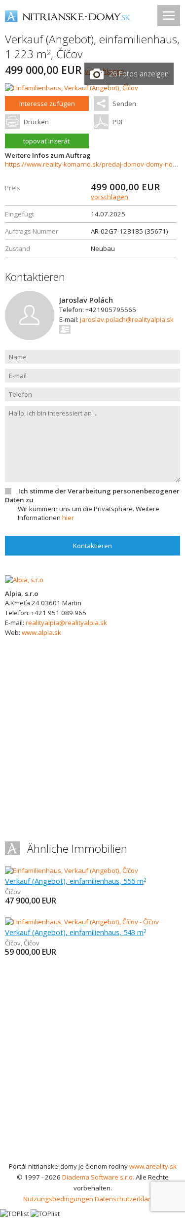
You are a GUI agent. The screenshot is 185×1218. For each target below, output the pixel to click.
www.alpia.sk (41, 632)
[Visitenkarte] (65, 329)
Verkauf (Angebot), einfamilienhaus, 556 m (76, 881)
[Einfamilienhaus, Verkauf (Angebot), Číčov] (71, 87)
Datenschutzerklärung (128, 1198)
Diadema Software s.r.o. (98, 1177)
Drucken (36, 121)
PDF (118, 121)
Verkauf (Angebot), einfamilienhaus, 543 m (76, 932)
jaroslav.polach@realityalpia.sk (127, 319)
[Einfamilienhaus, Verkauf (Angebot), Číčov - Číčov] (82, 921)
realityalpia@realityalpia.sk (66, 622)
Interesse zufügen (47, 103)
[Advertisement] (92, 1063)
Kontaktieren (92, 545)
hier (68, 517)
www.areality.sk (153, 1166)
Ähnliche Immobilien (77, 848)
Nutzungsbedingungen (58, 1198)
